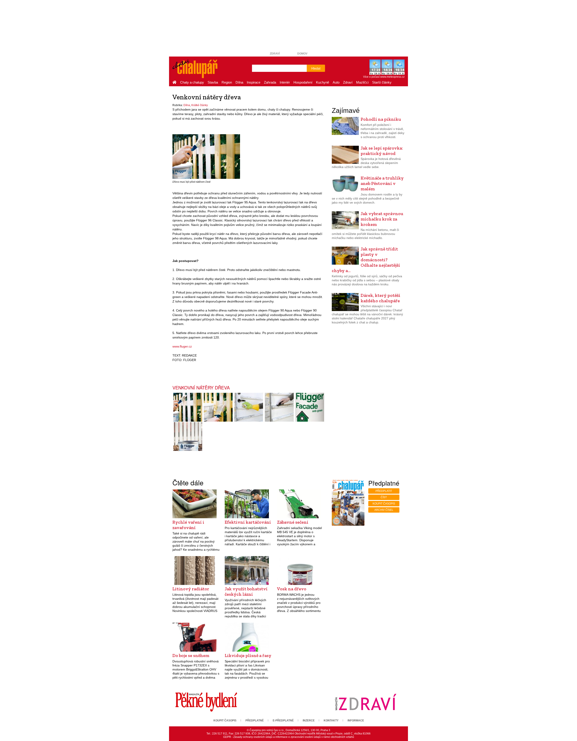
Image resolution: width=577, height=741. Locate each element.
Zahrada (270, 82)
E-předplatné (283, 720)
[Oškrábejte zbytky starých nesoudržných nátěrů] (279, 407)
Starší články (382, 82)
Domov (302, 53)
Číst (384, 497)
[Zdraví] (365, 701)
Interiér (285, 82)
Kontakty (331, 720)
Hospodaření (302, 82)
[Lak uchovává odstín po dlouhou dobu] (218, 407)
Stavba (213, 82)
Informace (356, 720)
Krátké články (199, 105)
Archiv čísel (383, 509)
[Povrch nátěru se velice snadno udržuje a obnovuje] (249, 407)
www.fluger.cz (182, 346)
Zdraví (275, 53)
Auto (336, 82)
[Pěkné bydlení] (206, 701)
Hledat (316, 68)
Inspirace (253, 82)
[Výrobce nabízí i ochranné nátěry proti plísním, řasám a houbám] (309, 407)
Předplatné (254, 720)
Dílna (239, 82)
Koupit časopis (384, 503)
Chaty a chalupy (192, 82)
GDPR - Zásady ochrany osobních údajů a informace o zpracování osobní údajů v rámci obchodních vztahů (288, 737)
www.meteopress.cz (392, 76)
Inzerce (309, 720)
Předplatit (384, 491)
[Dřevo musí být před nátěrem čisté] (206, 156)
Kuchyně (322, 82)
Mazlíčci (362, 82)
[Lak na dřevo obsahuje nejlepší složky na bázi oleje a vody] (187, 436)
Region (227, 82)
